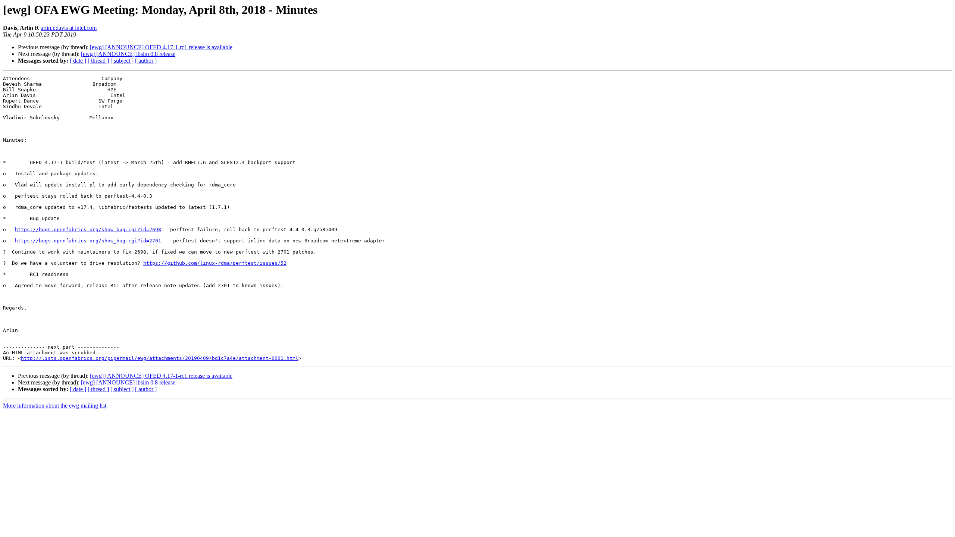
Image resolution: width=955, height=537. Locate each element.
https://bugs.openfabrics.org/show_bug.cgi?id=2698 (88, 229)
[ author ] (146, 60)
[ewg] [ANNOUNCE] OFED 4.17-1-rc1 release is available (161, 47)
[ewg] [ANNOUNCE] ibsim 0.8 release (128, 54)
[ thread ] (98, 60)
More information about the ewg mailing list (54, 405)
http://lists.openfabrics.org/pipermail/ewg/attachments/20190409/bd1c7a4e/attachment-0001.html (159, 358)
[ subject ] (122, 60)
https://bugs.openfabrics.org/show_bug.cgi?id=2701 (88, 241)
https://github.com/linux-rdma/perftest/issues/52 (214, 263)
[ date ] (78, 60)
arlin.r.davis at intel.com (69, 28)
